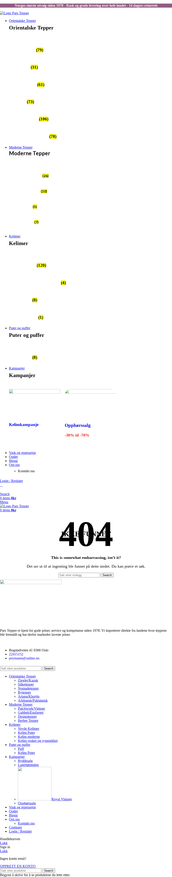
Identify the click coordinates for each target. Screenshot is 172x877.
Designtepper (27, 716)
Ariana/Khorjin (28, 696)
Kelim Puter (26, 732)
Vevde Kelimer (28, 728)
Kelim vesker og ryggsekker (38, 741)
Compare (15, 827)
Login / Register (20, 831)
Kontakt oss (26, 823)
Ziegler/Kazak (28, 680)
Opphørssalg (78, 425)
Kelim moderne (29, 737)
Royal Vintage (62, 799)
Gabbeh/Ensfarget (30, 712)
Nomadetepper (28, 688)
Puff (21, 749)
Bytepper (24, 692)
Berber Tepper (28, 720)
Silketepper (26, 684)
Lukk (4, 843)
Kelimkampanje (24, 424)
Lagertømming (28, 765)
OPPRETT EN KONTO (18, 866)
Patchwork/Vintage (31, 708)
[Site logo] (14, 13)
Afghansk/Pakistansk (33, 700)
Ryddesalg (25, 761)
